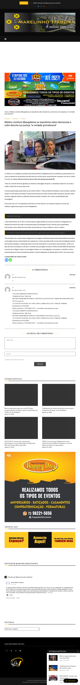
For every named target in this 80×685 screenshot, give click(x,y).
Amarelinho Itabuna (17, 582)
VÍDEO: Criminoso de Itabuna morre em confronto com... (48, 3)
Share (18, 598)
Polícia (23, 118)
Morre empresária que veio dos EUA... (68, 657)
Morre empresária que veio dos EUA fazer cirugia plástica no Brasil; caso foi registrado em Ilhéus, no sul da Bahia (21, 410)
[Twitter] (38, 6)
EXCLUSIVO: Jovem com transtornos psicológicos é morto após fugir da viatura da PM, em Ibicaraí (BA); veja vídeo (20, 443)
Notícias (15, 118)
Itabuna (7, 118)
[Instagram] (41, 6)
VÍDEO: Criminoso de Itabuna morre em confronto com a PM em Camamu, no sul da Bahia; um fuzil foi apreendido (57, 443)
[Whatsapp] (10, 260)
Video (11, 595)
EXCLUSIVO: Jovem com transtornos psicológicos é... (68, 678)
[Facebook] (6, 260)
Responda (72, 274)
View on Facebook (10, 598)
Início (7, 112)
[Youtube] (43, 6)
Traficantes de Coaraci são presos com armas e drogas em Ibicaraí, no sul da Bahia (58, 409)
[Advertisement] (40, 56)
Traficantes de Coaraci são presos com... (68, 667)
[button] (71, 681)
